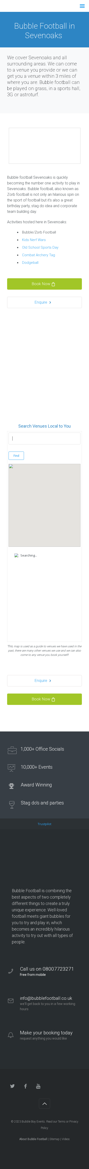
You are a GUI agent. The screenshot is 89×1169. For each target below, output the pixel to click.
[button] (44, 501)
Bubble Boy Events (33, 1121)
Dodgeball (30, 262)
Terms (62, 1121)
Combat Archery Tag (38, 255)
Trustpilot (44, 824)
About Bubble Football (33, 1139)
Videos (66, 1139)
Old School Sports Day (40, 247)
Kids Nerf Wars (34, 240)
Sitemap (54, 1139)
